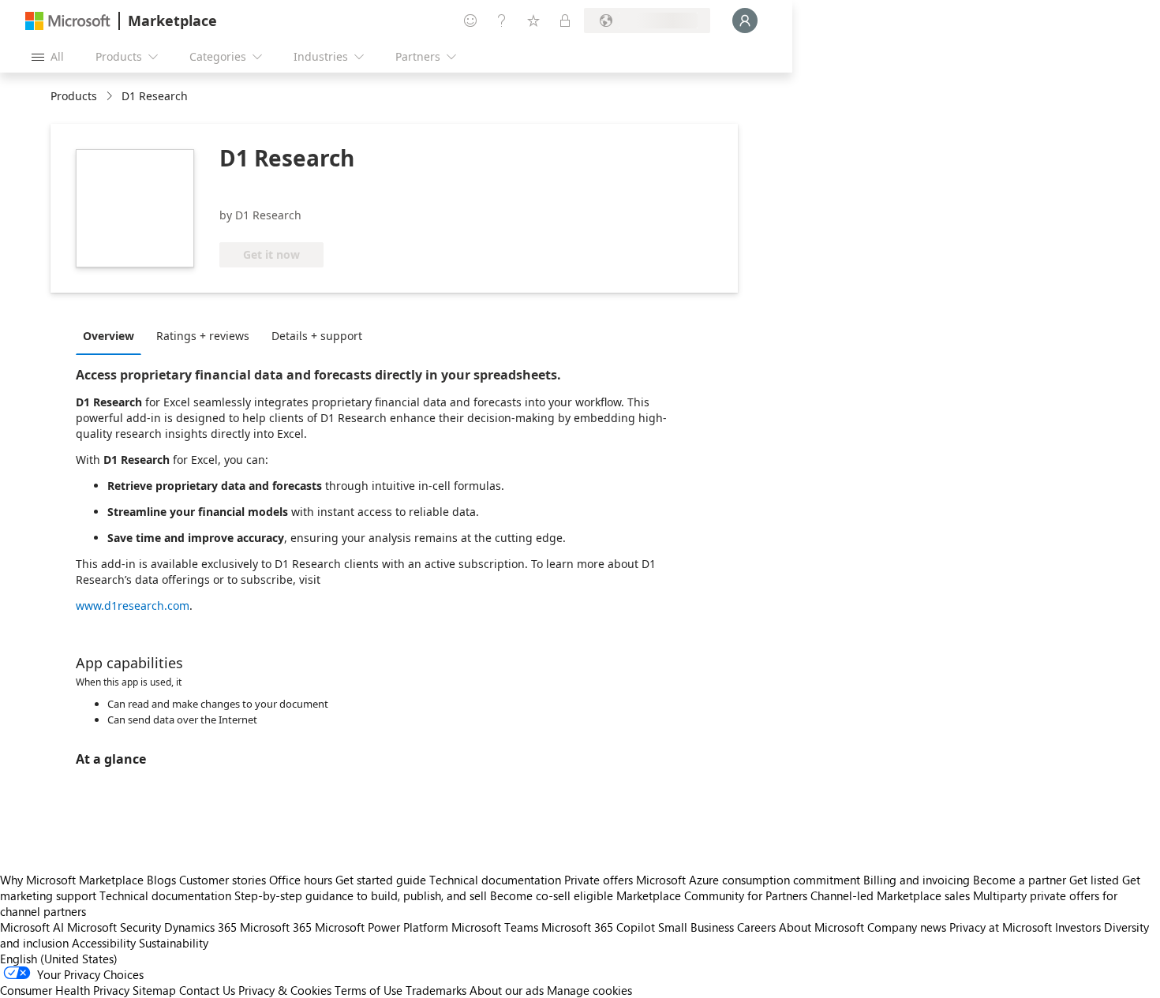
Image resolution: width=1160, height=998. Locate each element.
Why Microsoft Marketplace (72, 880)
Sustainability (173, 943)
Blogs (161, 880)
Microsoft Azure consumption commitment (749, 880)
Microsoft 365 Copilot (598, 927)
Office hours (300, 880)
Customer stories (222, 880)
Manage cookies (589, 990)
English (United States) (59, 958)
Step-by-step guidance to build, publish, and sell (360, 895)
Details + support (316, 335)
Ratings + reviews (202, 335)
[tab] (112, 335)
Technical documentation (495, 880)
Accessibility (104, 943)
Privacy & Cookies (284, 990)
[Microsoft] (67, 21)
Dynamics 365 (200, 927)
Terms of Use (368, 990)
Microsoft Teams (494, 927)
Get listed (1094, 880)
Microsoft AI (32, 927)
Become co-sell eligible (551, 895)
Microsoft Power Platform (381, 927)
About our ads (507, 990)
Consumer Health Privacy (64, 990)
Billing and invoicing (916, 880)
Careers (756, 927)
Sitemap (154, 990)
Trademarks (436, 990)
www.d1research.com (132, 605)
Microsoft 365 (276, 927)
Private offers (598, 880)
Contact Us (207, 990)
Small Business (696, 927)
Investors (1078, 927)
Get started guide (380, 880)
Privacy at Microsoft (1000, 927)
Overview (108, 335)
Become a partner (1019, 880)
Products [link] (74, 95)
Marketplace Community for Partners (711, 895)
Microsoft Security (114, 927)
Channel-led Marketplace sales (890, 895)
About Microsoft (821, 927)
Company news (906, 927)
